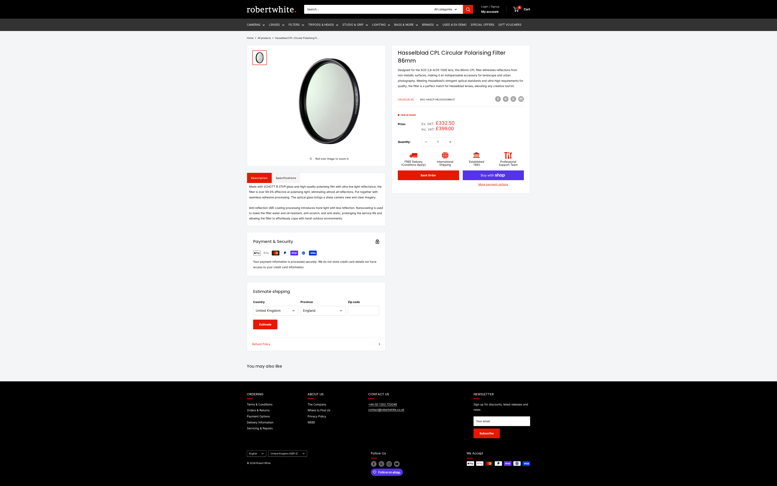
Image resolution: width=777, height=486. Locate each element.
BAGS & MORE (404, 24)
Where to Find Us (319, 410)
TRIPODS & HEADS (321, 24)
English (253, 453)
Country (259, 302)
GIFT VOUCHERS (509, 24)
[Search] (468, 9)
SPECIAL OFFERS (482, 24)
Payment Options (258, 416)
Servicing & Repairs (260, 428)
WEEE (311, 422)
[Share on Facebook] (498, 99)
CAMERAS (253, 24)
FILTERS (294, 24)
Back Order (428, 175)
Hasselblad (406, 99)
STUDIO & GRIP (353, 24)
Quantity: (404, 142)
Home (250, 37)
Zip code (354, 302)
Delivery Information (260, 422)
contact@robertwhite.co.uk (386, 409)
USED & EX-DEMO (455, 24)
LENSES (274, 24)
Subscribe (487, 433)
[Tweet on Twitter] (513, 99)
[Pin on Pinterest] (505, 99)
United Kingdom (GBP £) (284, 453)
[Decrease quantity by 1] (426, 142)
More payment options (493, 184)
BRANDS (428, 24)
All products (264, 37)
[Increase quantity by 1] (450, 142)
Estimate (265, 324)
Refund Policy (261, 344)
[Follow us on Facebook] (374, 464)
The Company (317, 404)
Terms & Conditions (259, 404)
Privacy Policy (317, 416)
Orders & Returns (258, 410)
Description (259, 178)
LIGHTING (379, 24)
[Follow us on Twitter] (381, 464)
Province (306, 302)
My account (490, 12)
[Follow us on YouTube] (397, 464)
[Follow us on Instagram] (389, 464)
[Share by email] (521, 99)
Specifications (286, 178)
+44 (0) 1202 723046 (382, 404)
